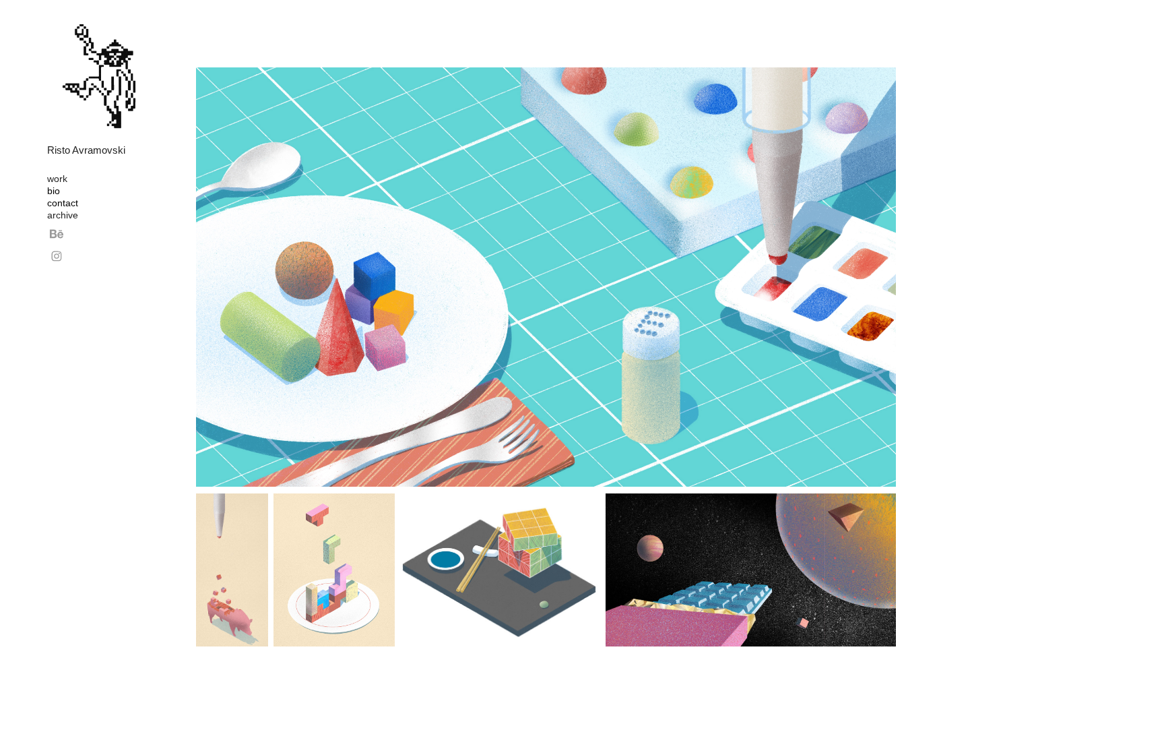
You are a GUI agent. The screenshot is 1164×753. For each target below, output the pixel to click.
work (57, 178)
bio (53, 190)
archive (62, 215)
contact (62, 203)
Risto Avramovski (86, 150)
